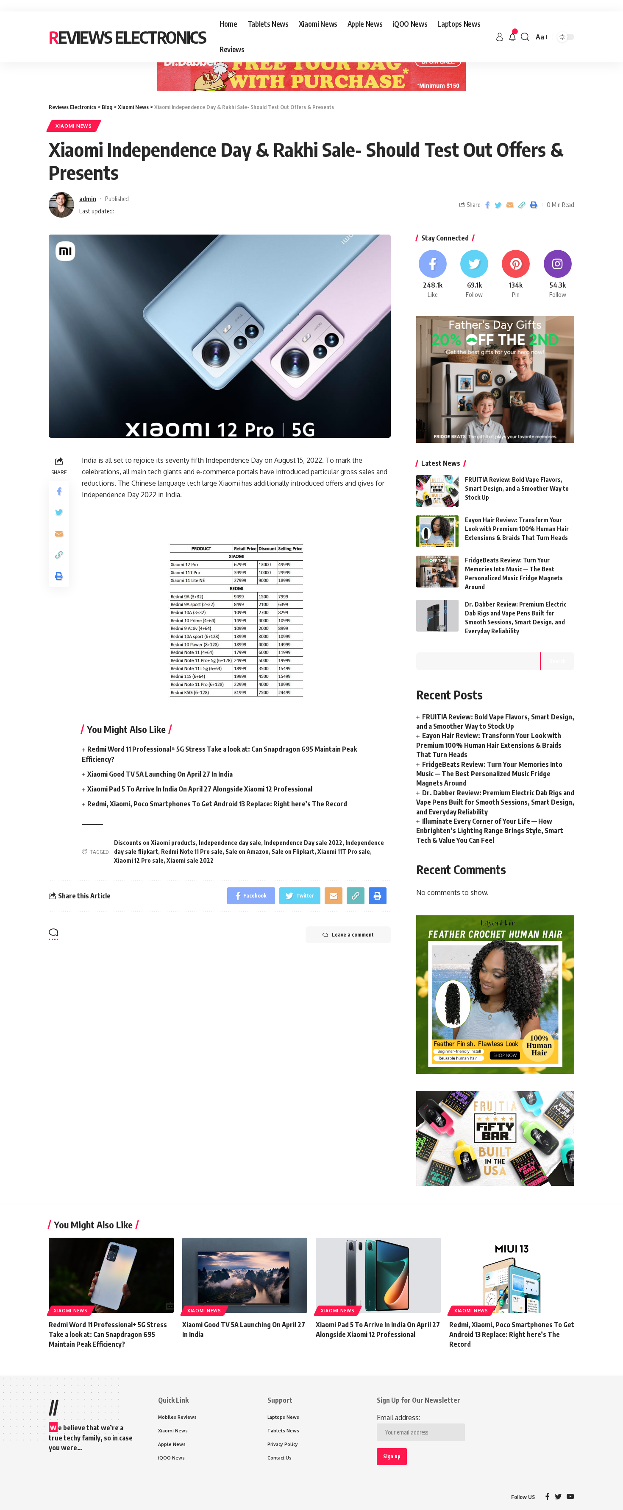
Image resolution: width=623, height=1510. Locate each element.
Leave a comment (353, 934)
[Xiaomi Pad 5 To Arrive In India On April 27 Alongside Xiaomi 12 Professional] (378, 1275)
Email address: (398, 1417)
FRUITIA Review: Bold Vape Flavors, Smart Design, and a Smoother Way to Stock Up (517, 488)
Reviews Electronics (127, 37)
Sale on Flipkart (293, 851)
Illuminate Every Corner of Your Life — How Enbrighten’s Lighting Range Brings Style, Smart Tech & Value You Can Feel (489, 830)
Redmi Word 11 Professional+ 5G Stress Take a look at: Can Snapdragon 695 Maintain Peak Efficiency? (108, 1334)
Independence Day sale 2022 (303, 842)
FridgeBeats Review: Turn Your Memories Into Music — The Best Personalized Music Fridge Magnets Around (489, 774)
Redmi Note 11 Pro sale (191, 851)
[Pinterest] (516, 274)
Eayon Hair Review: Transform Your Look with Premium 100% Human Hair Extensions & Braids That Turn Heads (517, 528)
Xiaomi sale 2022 (190, 860)
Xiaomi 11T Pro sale (343, 851)
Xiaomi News (74, 126)
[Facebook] (432, 274)
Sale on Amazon (247, 851)
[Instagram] (557, 274)
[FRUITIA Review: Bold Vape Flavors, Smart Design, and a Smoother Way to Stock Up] (437, 491)
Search (557, 661)
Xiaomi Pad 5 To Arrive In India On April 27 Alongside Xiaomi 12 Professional (199, 789)
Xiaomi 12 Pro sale (139, 860)
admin (87, 198)
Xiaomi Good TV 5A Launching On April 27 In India (160, 774)
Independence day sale (230, 842)
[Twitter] (474, 274)
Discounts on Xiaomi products (155, 842)
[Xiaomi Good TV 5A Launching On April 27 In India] (244, 1275)
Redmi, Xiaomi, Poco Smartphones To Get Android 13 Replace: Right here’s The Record (217, 804)
